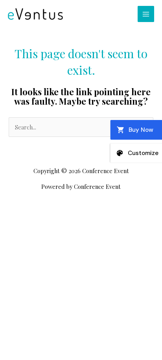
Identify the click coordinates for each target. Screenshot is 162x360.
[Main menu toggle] (146, 14)
